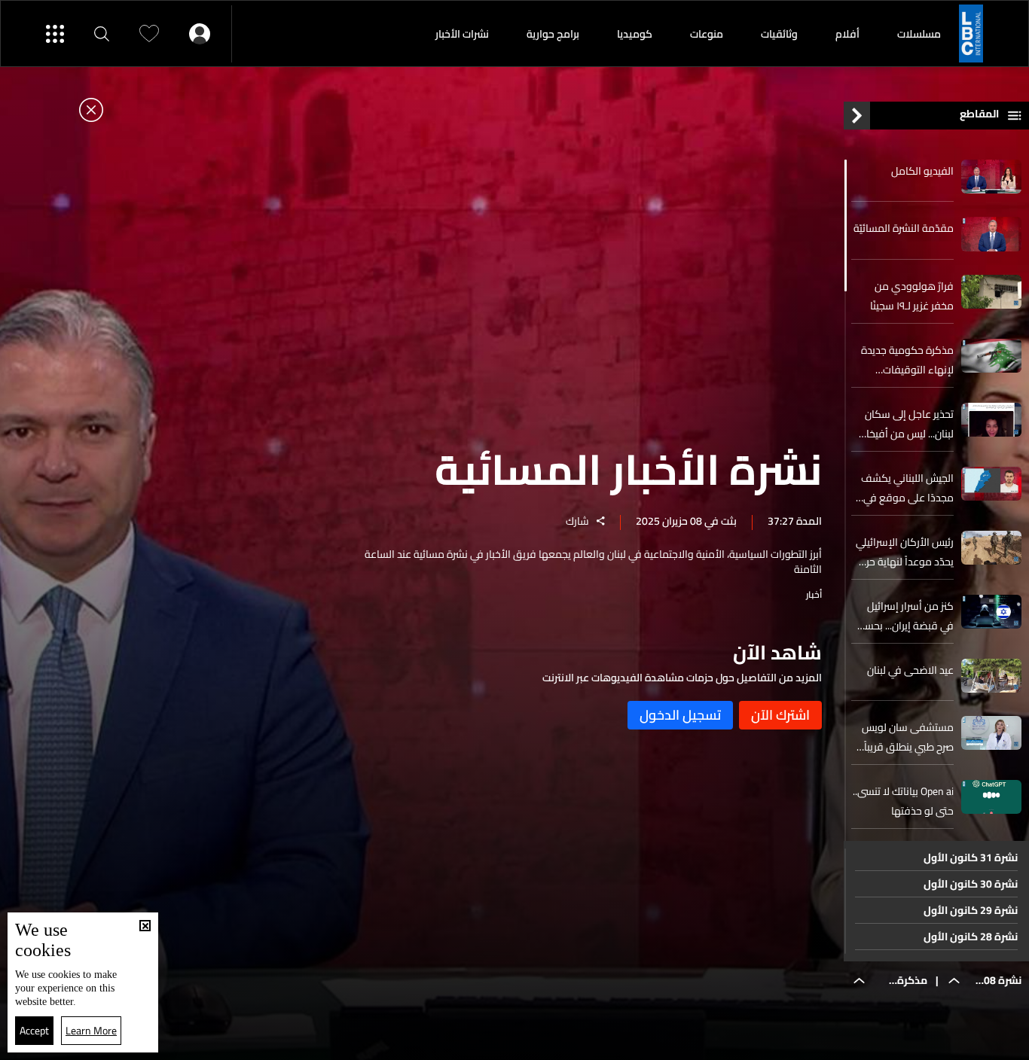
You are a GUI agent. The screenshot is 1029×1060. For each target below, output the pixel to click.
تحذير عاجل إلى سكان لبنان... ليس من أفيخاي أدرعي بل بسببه (905, 423)
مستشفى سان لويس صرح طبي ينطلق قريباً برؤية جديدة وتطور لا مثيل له (908, 737)
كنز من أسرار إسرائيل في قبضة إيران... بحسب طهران (905, 615)
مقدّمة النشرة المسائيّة (903, 228)
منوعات (706, 34)
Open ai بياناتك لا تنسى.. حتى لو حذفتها (903, 801)
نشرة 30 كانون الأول (971, 884)
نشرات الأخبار (462, 34)
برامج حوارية (553, 34)
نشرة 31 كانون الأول (971, 857)
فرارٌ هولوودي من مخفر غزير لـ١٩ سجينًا (912, 295)
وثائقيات (779, 34)
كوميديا (634, 34)
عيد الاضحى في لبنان (910, 670)
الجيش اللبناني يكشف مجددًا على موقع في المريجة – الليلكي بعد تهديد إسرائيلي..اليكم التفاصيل (907, 487)
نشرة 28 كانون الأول (971, 937)
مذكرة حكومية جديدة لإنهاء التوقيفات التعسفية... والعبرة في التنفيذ (905, 359)
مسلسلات (919, 34)
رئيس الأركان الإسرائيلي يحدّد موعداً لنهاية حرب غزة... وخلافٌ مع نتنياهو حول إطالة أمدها (903, 551)
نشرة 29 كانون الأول (971, 910)
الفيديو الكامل (922, 171)
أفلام (847, 34)
